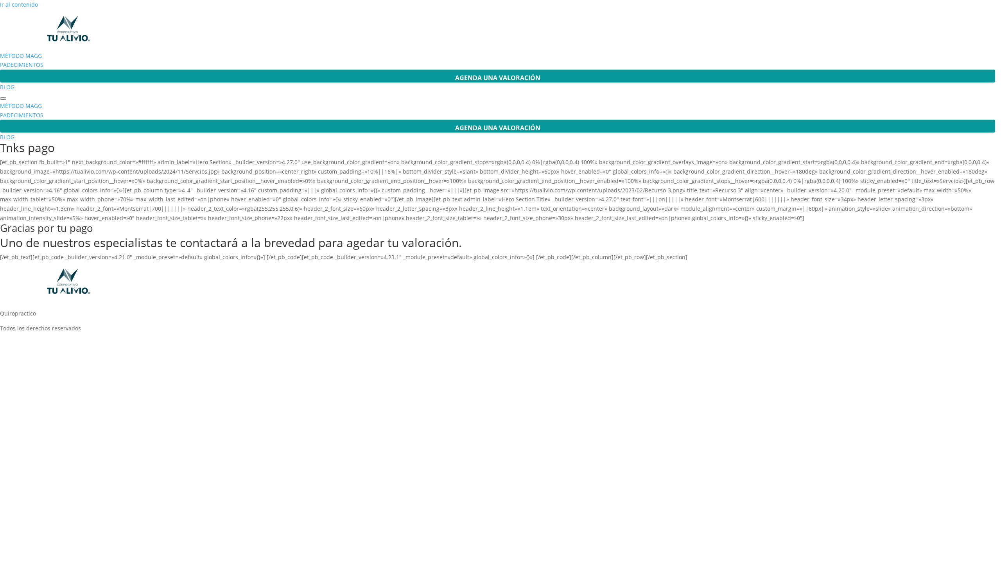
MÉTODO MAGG (21, 55)
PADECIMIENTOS (21, 64)
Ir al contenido (19, 4)
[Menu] (3, 98)
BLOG (7, 87)
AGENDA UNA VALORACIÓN (497, 78)
